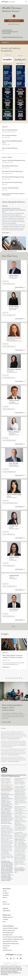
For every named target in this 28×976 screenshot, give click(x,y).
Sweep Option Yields (7, 934)
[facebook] (15, 958)
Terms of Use (16, 963)
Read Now (6, 667)
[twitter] (11, 958)
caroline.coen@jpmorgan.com (9, 534)
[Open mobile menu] (26, 2)
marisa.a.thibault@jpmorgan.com (9, 440)
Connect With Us (6, 910)
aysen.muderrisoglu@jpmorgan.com (10, 502)
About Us (5, 897)
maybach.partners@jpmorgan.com (12, 37)
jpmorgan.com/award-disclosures (14, 738)
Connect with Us (14, 20)
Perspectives (6, 895)
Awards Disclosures (7, 950)
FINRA (23, 843)
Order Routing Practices (8, 932)
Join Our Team (6, 904)
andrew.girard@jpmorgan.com (9, 408)
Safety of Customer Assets (9, 930)
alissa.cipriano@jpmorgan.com (9, 377)
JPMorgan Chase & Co (8, 917)
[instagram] (18, 958)
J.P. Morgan (5, 919)
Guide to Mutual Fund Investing (10, 941)
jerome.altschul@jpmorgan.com (9, 471)
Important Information (19, 869)
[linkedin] (8, 958)
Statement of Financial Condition (10, 928)
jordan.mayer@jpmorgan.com (9, 283)
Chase (4, 921)
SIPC (15, 844)
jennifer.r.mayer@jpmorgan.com (9, 314)
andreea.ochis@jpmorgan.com (9, 565)
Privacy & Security (7, 963)
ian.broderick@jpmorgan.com (9, 616)
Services (5, 890)
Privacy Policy (4, 974)
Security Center (6, 945)
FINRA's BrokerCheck (14, 776)
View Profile (19, 287)
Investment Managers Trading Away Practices (13, 939)
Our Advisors (6, 893)
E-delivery (5, 948)
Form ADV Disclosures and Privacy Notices (13, 937)
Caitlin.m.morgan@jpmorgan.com (10, 586)
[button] (26, 966)
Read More (6, 64)
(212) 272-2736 (6, 722)
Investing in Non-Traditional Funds (11, 943)
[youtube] (20, 958)
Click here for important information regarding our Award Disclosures (13, 194)
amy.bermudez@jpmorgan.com (9, 346)
